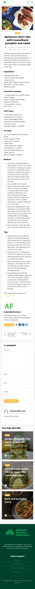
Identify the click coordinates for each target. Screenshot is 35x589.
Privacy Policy (17, 572)
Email (6, 383)
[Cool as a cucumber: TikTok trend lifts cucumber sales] (17, 475)
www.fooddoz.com (17, 411)
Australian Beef (9, 295)
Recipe (17, 33)
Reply (11, 420)
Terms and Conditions (17, 568)
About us (18, 560)
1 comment (14, 49)
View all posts (9, 324)
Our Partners (17, 564)
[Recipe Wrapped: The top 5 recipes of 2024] (17, 445)
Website (6, 391)
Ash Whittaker (11, 455)
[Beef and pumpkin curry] (17, 505)
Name (6, 374)
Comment (6, 349)
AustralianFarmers (12, 47)
